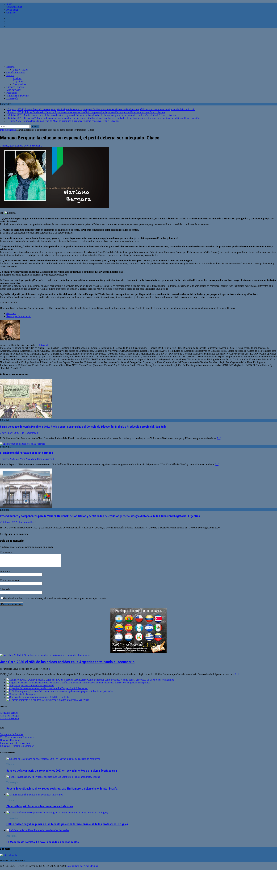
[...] (237, 674)
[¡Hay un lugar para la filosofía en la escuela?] (30, 685)
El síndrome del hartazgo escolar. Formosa (26, 453)
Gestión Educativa (15, 72)
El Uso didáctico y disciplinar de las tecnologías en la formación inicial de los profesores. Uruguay (67, 824)
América (17, 78)
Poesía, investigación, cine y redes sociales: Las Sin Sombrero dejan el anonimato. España (62, 788)
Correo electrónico (9, 580)
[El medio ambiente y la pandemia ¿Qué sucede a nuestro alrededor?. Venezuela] (47, 700)
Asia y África (19, 84)
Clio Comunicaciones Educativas (17, 737)
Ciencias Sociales (9, 712)
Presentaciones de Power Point (15, 743)
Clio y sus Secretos (9, 718)
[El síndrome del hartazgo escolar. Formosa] (22, 443)
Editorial (10, 66)
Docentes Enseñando (10, 740)
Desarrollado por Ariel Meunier (82, 866)
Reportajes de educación (18, 316)
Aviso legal (12, 9)
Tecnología (12, 98)
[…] (219, 438)
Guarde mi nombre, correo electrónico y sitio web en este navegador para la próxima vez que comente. (55, 598)
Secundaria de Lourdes (11, 734)
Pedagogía (11, 92)
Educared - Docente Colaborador (17, 746)
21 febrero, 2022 (8, 522)
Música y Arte (13, 89)
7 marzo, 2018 (7, 145)
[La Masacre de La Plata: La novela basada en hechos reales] (37, 830)
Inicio (9, 4)
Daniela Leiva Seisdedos (27, 145)
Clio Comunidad (28, 432)
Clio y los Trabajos (9, 715)
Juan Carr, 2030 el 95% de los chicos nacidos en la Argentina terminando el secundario (67, 662)
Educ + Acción (20, 69)
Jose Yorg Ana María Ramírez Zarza (33, 459)
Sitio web (5, 589)
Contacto (11, 12)
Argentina (18, 81)
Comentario (6, 552)
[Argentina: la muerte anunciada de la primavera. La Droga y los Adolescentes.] (47, 688)
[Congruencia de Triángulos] (21, 694)
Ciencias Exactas (15, 87)
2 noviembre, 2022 (9, 432)
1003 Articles (43, 345)
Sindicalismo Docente (17, 95)
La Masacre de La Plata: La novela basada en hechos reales (42, 842)
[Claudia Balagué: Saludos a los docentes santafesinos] (34, 794)
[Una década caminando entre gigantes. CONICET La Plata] (37, 697)
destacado (11, 313)
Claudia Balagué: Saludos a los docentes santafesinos (39, 806)
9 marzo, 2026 (7, 459)
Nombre (4, 571)
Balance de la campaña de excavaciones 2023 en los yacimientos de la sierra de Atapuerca (61, 770)
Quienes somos (14, 6)
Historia (10, 75)
